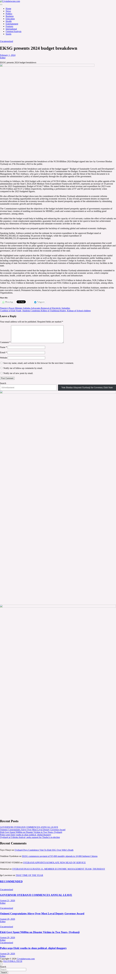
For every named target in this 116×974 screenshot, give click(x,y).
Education (10, 19)
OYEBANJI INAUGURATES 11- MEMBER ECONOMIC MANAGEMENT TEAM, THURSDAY (58, 869)
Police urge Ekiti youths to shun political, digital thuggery (25, 835)
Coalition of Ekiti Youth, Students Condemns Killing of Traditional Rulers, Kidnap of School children (45, 310)
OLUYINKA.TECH (12, 961)
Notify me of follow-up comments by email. (23, 368)
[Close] (1, 964)
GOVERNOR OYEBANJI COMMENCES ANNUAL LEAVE (29, 827)
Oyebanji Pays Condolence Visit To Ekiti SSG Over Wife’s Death (44, 850)
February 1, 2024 (7, 55)
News (8, 11)
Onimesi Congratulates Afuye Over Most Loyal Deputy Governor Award (32, 829)
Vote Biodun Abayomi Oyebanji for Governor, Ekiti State (87, 387)
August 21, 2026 (7, 900)
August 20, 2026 (7, 919)
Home (8, 8)
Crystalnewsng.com (26, 958)
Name (3, 347)
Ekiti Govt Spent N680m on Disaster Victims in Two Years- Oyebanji (31, 832)
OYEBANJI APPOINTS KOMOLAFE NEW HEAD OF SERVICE (54, 862)
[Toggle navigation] (1, 4)
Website (3, 357)
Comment (5, 342)
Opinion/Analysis (13, 31)
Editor (3, 57)
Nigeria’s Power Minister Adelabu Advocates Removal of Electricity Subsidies (35, 308)
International (11, 29)
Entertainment (12, 24)
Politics (9, 13)
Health (9, 21)
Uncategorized (6, 41)
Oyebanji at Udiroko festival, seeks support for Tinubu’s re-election (30, 837)
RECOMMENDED (11, 881)
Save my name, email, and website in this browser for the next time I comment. (38, 363)
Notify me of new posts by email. (18, 373)
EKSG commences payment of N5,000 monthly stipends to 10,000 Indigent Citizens (59, 856)
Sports (8, 34)
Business (10, 16)
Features (9, 26)
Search (3, 383)
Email (3, 352)
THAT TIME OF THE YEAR (29, 875)
